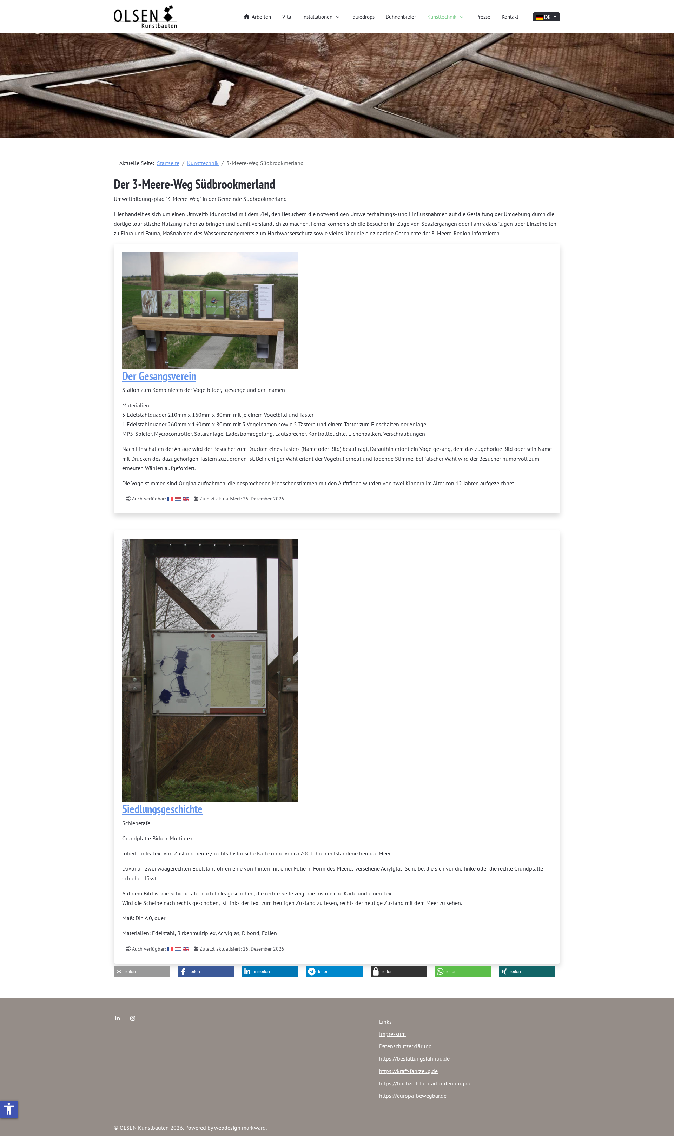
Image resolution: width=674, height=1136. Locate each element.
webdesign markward (240, 1127)
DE (547, 16)
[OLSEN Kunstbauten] (145, 16)
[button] (142, 971)
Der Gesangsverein (159, 375)
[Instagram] (132, 1018)
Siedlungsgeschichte (162, 808)
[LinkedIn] (117, 1018)
